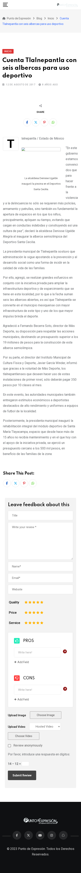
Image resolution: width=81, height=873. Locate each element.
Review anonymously (27, 745)
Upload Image (17, 715)
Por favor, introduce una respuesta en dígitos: (39, 754)
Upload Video (16, 726)
